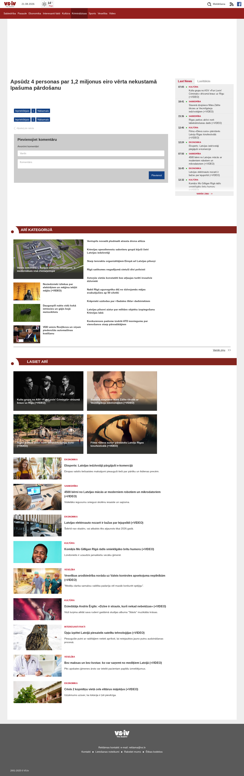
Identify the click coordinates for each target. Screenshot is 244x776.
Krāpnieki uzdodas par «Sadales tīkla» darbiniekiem (118, 301)
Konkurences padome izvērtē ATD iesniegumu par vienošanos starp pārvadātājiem (117, 323)
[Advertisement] (122, 52)
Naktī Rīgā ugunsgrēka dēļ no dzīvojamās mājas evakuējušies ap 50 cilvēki (116, 291)
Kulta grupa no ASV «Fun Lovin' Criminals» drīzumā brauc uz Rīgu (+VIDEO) (48, 401)
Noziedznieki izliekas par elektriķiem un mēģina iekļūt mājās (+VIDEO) (60, 287)
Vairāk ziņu (219, 350)
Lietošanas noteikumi (107, 751)
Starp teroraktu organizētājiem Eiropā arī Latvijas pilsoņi (121, 261)
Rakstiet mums (132, 751)
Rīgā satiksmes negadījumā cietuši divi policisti (116, 269)
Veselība (102, 13)
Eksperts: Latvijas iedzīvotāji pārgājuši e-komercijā (98, 465)
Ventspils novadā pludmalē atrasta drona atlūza (116, 241)
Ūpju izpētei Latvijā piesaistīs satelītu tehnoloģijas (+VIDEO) (104, 632)
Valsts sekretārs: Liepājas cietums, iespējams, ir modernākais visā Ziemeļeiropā (46, 269)
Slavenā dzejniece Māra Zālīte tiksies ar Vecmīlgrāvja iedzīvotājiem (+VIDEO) (114, 401)
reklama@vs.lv (137, 747)
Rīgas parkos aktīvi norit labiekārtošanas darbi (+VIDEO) (45, 444)
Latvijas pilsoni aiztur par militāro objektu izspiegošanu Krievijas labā (121, 311)
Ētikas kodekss (154, 751)
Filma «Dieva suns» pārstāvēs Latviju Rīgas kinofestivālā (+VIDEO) (117, 444)
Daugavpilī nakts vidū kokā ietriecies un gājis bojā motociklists (59, 308)
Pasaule (22, 13)
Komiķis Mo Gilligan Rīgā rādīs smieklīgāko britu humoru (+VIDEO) (109, 549)
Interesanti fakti (51, 13)
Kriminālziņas (79, 13)
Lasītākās (203, 81)
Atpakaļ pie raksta (25, 128)
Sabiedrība (10, 13)
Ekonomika (35, 13)
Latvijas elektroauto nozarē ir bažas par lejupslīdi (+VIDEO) (103, 522)
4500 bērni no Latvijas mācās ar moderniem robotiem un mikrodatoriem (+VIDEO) (112, 494)
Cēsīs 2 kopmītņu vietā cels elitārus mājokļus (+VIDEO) (101, 689)
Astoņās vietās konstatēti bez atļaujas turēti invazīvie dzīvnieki (119, 279)
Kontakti (86, 751)
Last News (185, 81)
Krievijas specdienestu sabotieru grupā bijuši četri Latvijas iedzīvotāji (118, 251)
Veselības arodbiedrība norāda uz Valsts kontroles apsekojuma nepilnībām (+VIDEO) (114, 577)
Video (112, 13)
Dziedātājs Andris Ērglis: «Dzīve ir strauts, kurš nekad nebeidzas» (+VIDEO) (115, 606)
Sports (92, 13)
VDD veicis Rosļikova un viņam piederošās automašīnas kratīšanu (62, 330)
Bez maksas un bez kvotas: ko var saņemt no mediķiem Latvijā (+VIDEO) (113, 662)
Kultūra (66, 13)
